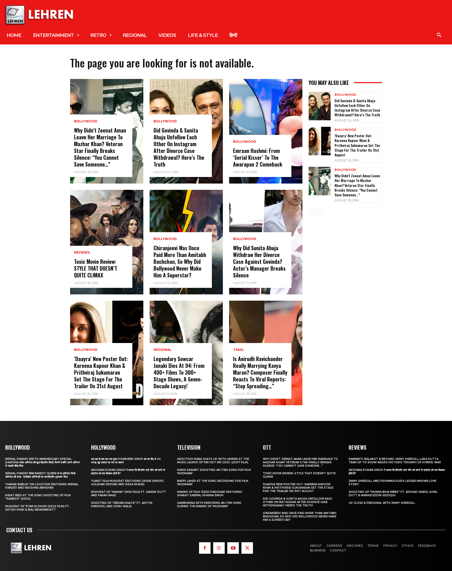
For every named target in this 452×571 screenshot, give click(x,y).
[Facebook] (205, 548)
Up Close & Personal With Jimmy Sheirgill (382, 503)
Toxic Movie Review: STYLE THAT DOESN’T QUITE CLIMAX (95, 268)
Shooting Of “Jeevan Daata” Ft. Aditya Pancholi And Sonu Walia (121, 504)
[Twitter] (247, 548)
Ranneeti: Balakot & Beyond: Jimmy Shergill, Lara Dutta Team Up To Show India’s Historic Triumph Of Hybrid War (395, 460)
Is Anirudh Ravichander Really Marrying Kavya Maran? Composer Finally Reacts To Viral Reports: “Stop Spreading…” (260, 372)
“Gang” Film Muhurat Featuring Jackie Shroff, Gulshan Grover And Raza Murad (127, 482)
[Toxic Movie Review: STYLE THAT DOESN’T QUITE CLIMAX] (106, 242)
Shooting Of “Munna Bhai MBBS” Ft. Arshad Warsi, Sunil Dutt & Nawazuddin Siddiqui (393, 493)
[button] (439, 35)
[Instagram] (219, 548)
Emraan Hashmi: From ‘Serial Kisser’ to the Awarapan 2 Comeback (257, 157)
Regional (163, 349)
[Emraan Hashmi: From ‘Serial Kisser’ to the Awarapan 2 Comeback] (265, 131)
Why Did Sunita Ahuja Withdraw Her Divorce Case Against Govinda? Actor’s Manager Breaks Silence (259, 261)
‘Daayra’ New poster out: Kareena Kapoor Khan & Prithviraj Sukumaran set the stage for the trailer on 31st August (101, 372)
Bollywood (85, 121)
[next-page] (320, 211)
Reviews (82, 252)
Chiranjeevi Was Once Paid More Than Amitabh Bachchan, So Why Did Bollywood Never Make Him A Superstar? (180, 261)
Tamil (238, 349)
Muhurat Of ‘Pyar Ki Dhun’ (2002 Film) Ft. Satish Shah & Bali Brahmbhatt (37, 508)
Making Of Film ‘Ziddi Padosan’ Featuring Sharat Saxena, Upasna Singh (209, 493)
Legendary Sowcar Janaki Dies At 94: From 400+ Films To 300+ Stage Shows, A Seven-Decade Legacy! (179, 372)
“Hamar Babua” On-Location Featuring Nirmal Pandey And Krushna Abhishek (41, 486)
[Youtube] (233, 548)
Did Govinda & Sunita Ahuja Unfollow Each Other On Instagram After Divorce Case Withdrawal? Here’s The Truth (179, 147)
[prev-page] (312, 211)
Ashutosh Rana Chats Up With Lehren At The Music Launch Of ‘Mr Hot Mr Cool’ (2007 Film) (213, 460)
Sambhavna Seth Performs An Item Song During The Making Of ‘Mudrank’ (209, 504)
